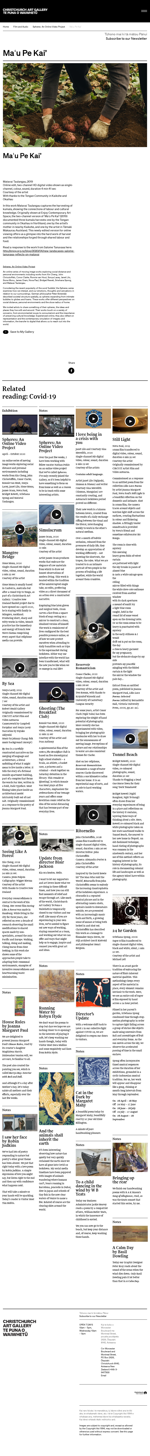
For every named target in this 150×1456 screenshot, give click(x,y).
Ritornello (85, 831)
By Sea (8, 683)
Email (103, 1375)
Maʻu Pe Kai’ (75, 26)
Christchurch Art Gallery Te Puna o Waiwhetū (25, 11)
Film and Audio (20, 26)
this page (128, 1431)
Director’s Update (85, 1016)
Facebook (71, 370)
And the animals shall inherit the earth (51, 1137)
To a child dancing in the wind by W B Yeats (89, 1188)
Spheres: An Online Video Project (49, 26)
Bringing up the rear (123, 1180)
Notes (43, 410)
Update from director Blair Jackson (51, 862)
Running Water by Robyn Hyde (50, 1012)
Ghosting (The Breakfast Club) (52, 712)
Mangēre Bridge (10, 554)
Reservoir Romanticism (85, 666)
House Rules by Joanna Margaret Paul (15, 1026)
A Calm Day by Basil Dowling (123, 1251)
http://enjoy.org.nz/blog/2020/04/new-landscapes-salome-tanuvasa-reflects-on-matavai (38, 252)
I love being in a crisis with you (89, 438)
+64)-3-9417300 (109, 1371)
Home (6, 26)
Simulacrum (50, 530)
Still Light (121, 439)
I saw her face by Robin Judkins (14, 1141)
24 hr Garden (124, 930)
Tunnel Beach (124, 754)
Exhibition (10, 410)
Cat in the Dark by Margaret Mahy (84, 1098)
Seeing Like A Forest (14, 853)
